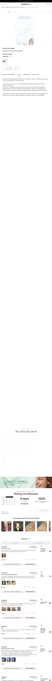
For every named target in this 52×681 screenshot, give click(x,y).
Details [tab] (19, 74)
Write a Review (44, 510)
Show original (30, 564)
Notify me (9, 68)
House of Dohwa (8, 48)
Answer (3, 559)
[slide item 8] (28, 472)
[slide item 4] (21, 472)
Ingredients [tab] (26, 74)
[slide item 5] (23, 472)
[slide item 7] (26, 472)
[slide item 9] (30, 472)
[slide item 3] (20, 472)
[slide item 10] (31, 472)
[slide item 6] (25, 472)
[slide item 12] (34, 472)
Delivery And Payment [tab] (9, 74)
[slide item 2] (18, 472)
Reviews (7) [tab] (4, 512)
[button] (6, 526)
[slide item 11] (33, 472)
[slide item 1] (17, 472)
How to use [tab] (35, 74)
